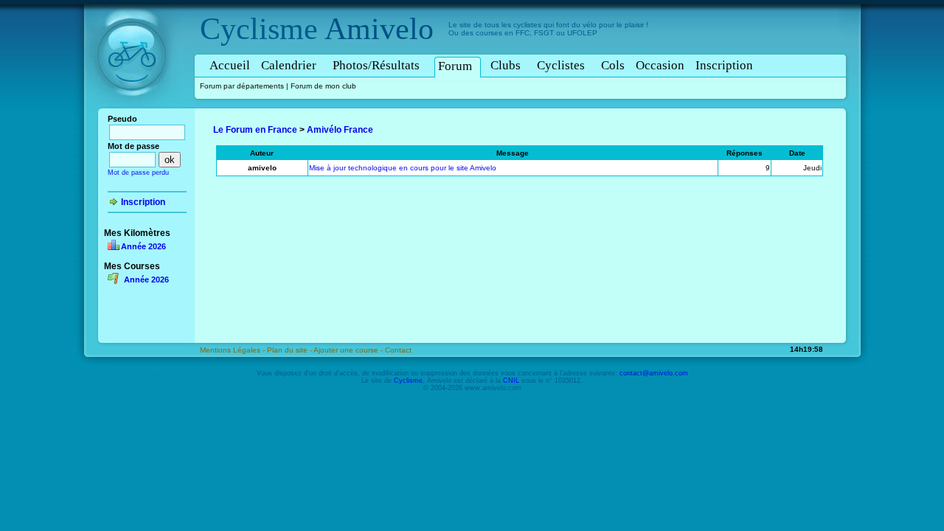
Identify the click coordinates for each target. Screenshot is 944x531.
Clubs (505, 65)
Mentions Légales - (233, 350)
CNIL (511, 380)
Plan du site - (290, 350)
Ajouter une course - (349, 350)
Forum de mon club (323, 86)
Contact (398, 350)
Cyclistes (561, 65)
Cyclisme (259, 29)
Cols (613, 65)
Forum (455, 66)
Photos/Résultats (376, 65)
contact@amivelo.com (654, 373)
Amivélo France (340, 130)
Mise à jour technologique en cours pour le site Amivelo (402, 168)
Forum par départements (242, 86)
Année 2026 (143, 246)
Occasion (660, 65)
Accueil (229, 65)
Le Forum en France (255, 130)
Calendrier (288, 65)
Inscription (724, 65)
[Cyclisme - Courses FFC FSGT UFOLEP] (136, 111)
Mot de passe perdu (138, 172)
